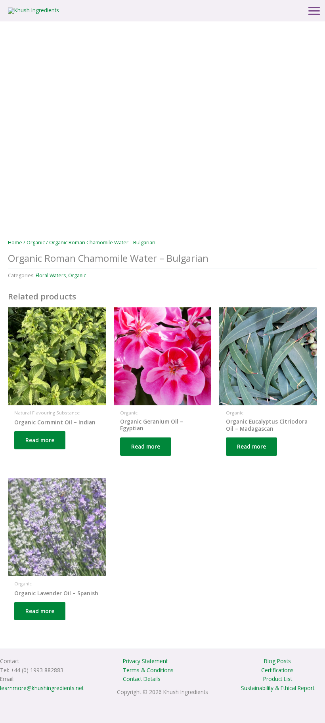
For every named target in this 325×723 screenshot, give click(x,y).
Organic (36, 242)
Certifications (277, 670)
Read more (39, 440)
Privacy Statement (145, 661)
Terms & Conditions (148, 670)
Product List (277, 679)
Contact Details (142, 679)
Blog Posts (277, 661)
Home (15, 242)
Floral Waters (51, 275)
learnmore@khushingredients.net (42, 688)
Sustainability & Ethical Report (277, 688)
